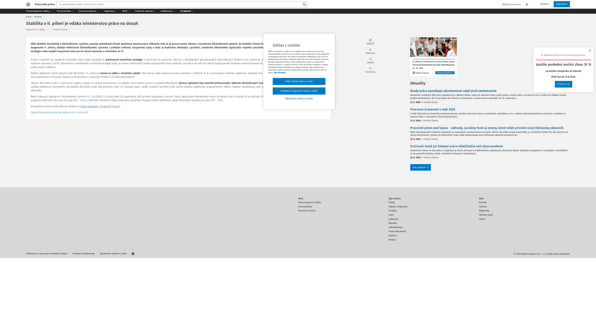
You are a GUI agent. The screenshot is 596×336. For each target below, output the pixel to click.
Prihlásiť (544, 4)
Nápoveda (484, 210)
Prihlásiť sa (564, 84)
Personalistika (305, 206)
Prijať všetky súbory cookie (299, 81)
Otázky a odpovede (397, 206)
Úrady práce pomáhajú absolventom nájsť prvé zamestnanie (453, 91)
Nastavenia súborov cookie (299, 98)
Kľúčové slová (486, 215)
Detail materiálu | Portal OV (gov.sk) (100, 106)
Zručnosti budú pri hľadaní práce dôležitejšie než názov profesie (456, 146)
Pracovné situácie (307, 210)
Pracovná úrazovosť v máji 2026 (432, 109)
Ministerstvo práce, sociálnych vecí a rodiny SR (62, 112)
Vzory (391, 215)
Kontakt (483, 202)
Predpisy (392, 210)
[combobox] (182, 4)
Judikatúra (393, 219)
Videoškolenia (395, 227)
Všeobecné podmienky (83, 253)
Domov (29, 17)
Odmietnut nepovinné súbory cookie (299, 91)
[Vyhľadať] (304, 4)
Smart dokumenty (397, 231)
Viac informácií (280, 73)
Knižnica (392, 235)
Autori (482, 219)
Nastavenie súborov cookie (113, 253)
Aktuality (38, 17)
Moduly (392, 239)
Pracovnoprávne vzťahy (309, 202)
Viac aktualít (419, 167)
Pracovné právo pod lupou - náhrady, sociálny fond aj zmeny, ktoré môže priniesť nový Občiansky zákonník (487, 128)
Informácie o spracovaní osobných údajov (47, 253)
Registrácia (561, 4)
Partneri (483, 206)
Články (391, 202)
